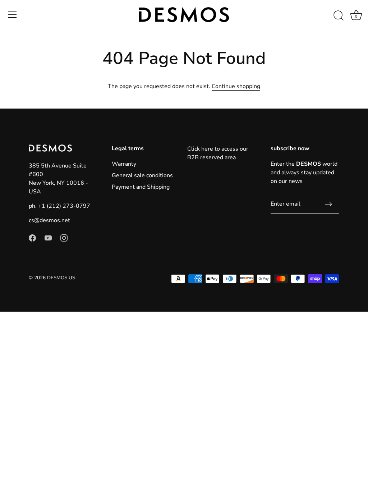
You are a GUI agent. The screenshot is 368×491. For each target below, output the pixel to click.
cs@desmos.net (49, 220)
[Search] (338, 16)
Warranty (124, 164)
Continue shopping (236, 86)
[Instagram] (64, 238)
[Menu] (12, 15)
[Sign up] (328, 204)
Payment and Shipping (141, 187)
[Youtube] (48, 238)
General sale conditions (142, 175)
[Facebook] (32, 238)
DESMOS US (61, 277)
